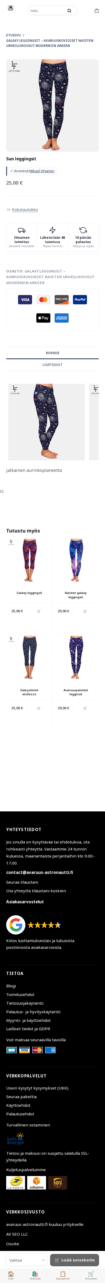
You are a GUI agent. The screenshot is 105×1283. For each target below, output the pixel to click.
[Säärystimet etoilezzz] (29, 658)
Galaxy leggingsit (29, 593)
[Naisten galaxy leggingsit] (76, 561)
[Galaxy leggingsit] (29, 561)
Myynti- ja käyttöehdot (28, 1020)
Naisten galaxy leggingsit (76, 595)
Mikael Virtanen (41, 170)
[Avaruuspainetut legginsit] (76, 658)
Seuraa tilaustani (22, 882)
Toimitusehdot (20, 994)
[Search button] (69, 10)
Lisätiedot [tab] (52, 364)
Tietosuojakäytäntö (25, 1003)
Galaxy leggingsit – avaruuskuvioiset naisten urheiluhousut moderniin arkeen (50, 277)
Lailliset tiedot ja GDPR (28, 1028)
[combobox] (46, 10)
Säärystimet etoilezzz (29, 692)
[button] (22, 209)
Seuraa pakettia (21, 1096)
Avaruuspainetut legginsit (76, 692)
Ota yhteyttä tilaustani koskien (36, 890)
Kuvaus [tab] (52, 353)
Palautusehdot (20, 1113)
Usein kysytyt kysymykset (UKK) (37, 1088)
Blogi (11, 985)
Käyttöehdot (18, 1105)
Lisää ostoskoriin (78, 1260)
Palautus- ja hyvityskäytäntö (33, 1011)
